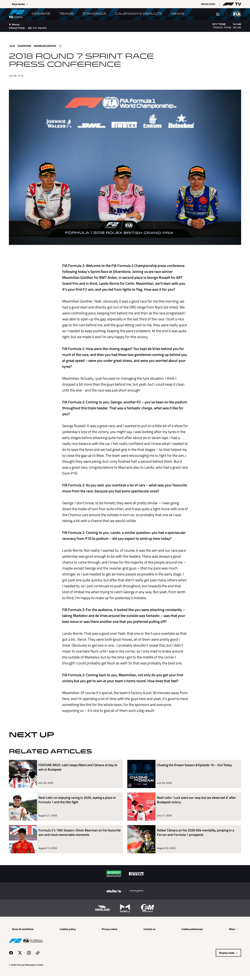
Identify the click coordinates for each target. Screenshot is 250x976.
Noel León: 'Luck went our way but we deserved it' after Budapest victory (196, 800)
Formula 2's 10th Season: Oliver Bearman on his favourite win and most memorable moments (79, 832)
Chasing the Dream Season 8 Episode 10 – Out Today (194, 765)
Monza (15, 24)
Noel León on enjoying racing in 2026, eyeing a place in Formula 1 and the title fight (77, 800)
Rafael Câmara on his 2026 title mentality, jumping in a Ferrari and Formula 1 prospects (195, 832)
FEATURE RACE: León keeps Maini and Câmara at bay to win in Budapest (77, 767)
